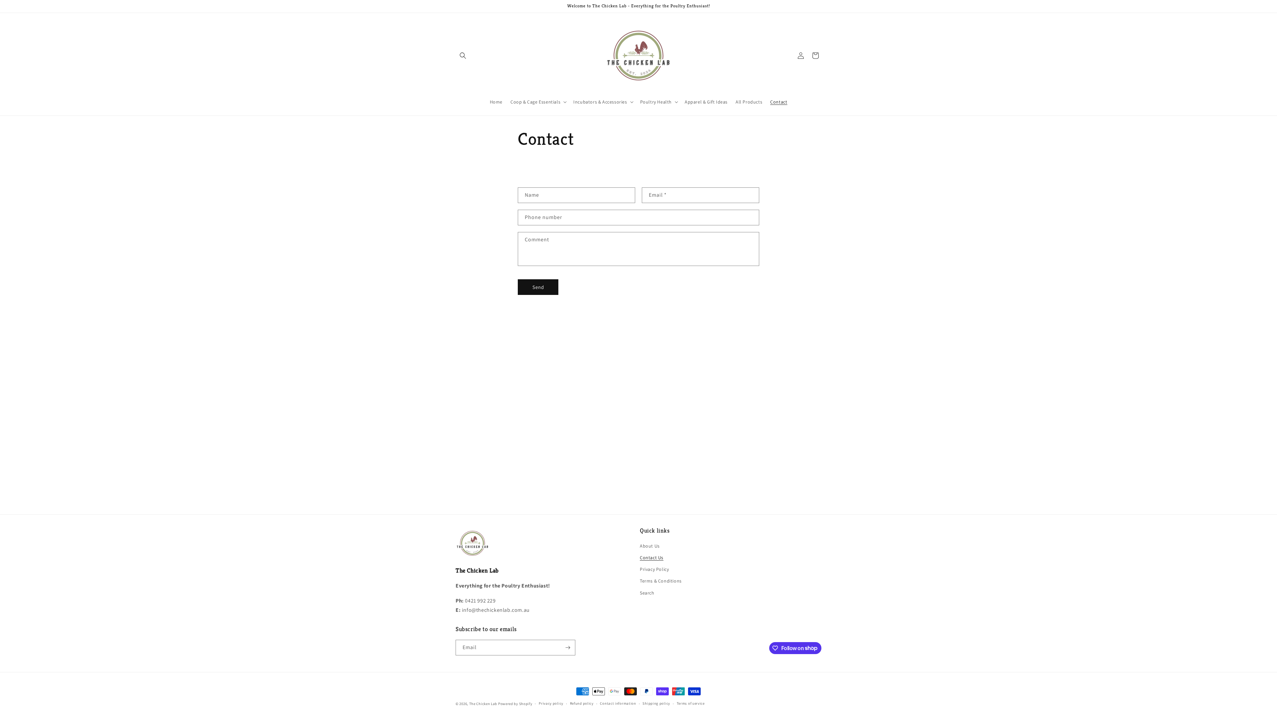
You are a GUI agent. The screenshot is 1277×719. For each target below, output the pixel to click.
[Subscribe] (567, 647)
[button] (463, 55)
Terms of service (691, 703)
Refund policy (582, 703)
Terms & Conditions (661, 581)
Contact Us (651, 558)
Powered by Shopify (515, 703)
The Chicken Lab (483, 703)
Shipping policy (656, 703)
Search (647, 593)
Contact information (618, 703)
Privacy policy (551, 703)
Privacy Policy (654, 569)
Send (538, 287)
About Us (650, 546)
